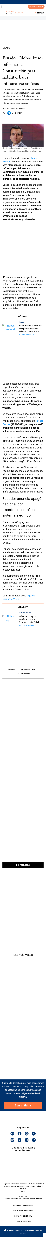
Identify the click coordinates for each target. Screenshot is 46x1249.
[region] (23, 38)
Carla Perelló (26, 335)
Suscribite (23, 1105)
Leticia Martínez (27, 626)
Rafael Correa (24, 674)
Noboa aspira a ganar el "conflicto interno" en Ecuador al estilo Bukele (29, 619)
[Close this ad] (44, 1235)
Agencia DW (17, 113)
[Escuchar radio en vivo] (3, 13)
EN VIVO (41, 13)
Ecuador (11, 670)
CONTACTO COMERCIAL (23, 1216)
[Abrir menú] (3, 7)
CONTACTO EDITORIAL (23, 1221)
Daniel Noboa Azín (28, 670)
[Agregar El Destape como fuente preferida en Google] (23, 118)
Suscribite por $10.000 (36, 7)
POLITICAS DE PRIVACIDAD (23, 1211)
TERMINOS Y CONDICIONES (23, 1205)
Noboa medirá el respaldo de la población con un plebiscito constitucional (30, 328)
